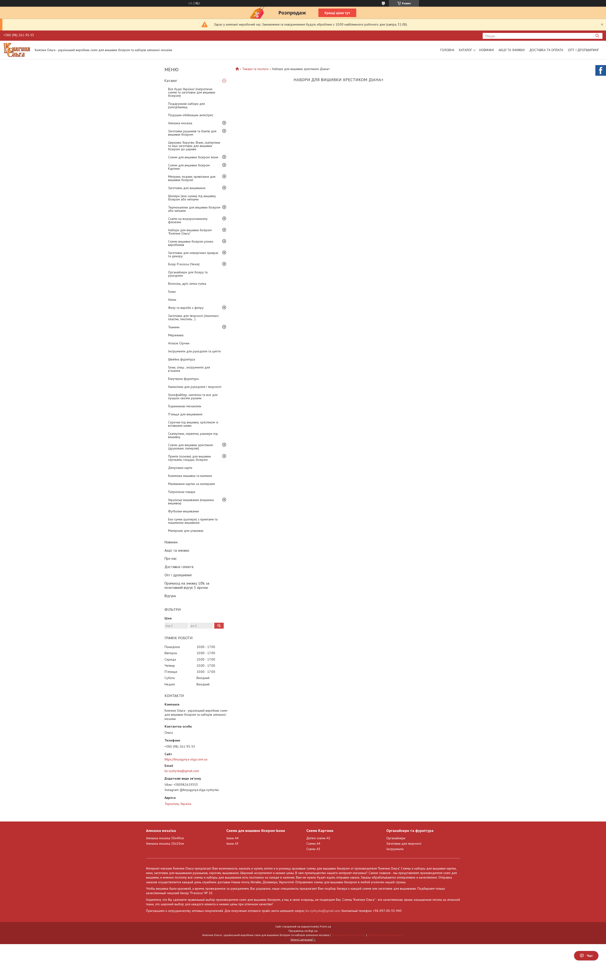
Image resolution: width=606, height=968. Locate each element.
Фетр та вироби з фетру (186, 308)
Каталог (465, 50)
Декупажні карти (180, 468)
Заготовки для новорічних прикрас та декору (193, 254)
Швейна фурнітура (181, 359)
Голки (172, 291)
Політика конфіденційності (386, 935)
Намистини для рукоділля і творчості (194, 387)
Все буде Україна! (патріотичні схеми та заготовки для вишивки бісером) (191, 92)
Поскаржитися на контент (348, 935)
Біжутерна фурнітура (183, 379)
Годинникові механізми (184, 406)
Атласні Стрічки (178, 343)
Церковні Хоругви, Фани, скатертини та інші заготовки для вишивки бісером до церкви (194, 145)
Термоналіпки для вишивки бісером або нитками (194, 209)
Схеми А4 (313, 843)
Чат (590, 956)
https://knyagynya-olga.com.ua (186, 759)
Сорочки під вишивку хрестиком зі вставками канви (193, 424)
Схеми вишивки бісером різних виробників (190, 243)
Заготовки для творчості (403, 843)
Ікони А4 (232, 838)
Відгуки (170, 596)
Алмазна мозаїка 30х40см (165, 838)
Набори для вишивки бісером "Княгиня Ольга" (190, 231)
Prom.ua (325, 926)
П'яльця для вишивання (185, 414)
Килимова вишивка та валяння (190, 476)
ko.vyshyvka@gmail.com (182, 771)
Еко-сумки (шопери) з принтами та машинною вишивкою (193, 521)
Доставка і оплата (179, 566)
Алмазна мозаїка (180, 123)
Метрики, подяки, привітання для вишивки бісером (191, 178)
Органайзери (395, 838)
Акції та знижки (512, 50)
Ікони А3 (232, 843)
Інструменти (395, 849)
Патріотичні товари (181, 492)
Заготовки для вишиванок (186, 188)
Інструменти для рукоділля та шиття (194, 351)
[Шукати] (597, 36)
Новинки (486, 50)
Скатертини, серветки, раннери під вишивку (193, 435)
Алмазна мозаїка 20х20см (165, 843)
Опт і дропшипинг (583, 50)
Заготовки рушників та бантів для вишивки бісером (192, 133)
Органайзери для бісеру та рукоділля (188, 274)
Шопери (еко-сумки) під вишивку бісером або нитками (192, 197)
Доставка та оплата (546, 50)
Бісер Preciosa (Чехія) (184, 264)
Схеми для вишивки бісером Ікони (193, 157)
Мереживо (176, 335)
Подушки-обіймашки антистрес (190, 115)
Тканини (173, 327)
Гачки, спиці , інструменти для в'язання (189, 369)
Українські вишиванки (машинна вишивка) (191, 501)
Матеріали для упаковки (185, 530)
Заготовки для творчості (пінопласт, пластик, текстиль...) (193, 317)
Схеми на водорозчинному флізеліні (188, 220)
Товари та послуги (255, 69)
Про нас (171, 558)
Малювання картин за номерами (191, 484)
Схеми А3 (313, 849)
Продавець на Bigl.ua (303, 930)
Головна (447, 50)
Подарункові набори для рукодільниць (186, 105)
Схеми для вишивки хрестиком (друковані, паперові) (190, 446)
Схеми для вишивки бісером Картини (189, 167)
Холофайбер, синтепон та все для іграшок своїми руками (193, 396)
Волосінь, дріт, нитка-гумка (187, 283)
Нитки (172, 300)
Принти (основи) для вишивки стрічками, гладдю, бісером (189, 458)
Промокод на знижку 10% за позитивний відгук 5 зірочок (187, 585)
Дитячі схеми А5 (318, 838)
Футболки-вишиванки (183, 511)
